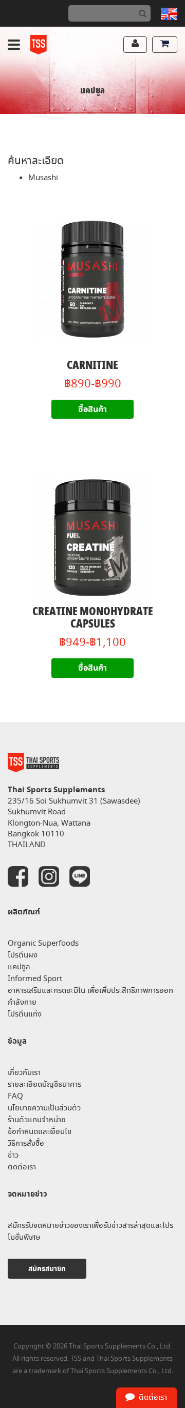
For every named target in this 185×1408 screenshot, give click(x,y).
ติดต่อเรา (22, 1167)
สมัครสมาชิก (47, 1268)
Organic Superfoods (43, 943)
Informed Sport (35, 979)
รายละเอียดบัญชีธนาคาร (44, 1084)
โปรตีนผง (23, 955)
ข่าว (13, 1155)
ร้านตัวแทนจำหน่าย (37, 1120)
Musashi (43, 178)
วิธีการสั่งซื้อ (26, 1143)
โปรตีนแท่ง (25, 1014)
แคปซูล (19, 967)
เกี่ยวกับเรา (24, 1073)
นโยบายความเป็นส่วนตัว (44, 1108)
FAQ (15, 1096)
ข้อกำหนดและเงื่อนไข (39, 1132)
